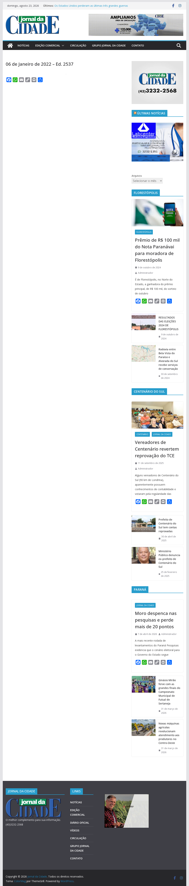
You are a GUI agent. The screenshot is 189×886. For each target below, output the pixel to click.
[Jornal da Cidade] (10, 45)
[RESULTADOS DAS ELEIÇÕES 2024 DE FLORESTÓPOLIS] (144, 328)
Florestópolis (143, 232)
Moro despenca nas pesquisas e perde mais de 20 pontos (156, 620)
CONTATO (138, 45)
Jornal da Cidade (162, 434)
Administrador (145, 272)
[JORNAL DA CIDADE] (33, 801)
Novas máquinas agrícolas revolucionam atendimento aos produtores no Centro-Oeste (169, 733)
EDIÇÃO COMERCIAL (47, 45)
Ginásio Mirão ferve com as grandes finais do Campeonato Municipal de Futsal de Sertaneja (169, 691)
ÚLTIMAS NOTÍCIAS (151, 113)
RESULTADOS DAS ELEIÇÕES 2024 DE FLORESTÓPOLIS (168, 323)
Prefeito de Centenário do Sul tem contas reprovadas (168, 525)
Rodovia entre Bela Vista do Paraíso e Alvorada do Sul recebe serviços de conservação (168, 359)
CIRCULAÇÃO (78, 45)
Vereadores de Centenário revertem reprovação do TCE (157, 449)
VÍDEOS (74, 830)
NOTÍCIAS (23, 45)
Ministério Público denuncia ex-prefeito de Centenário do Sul (169, 558)
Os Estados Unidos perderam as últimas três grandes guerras (91, 5)
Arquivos (137, 175)
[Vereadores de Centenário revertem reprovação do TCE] (157, 415)
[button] (62, 45)
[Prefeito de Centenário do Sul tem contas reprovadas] (144, 530)
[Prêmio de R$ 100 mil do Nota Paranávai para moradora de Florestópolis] (157, 212)
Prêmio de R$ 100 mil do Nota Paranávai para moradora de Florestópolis (157, 250)
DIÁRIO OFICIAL (79, 822)
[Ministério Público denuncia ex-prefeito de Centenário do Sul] (144, 563)
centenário (142, 434)
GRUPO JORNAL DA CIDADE (109, 45)
